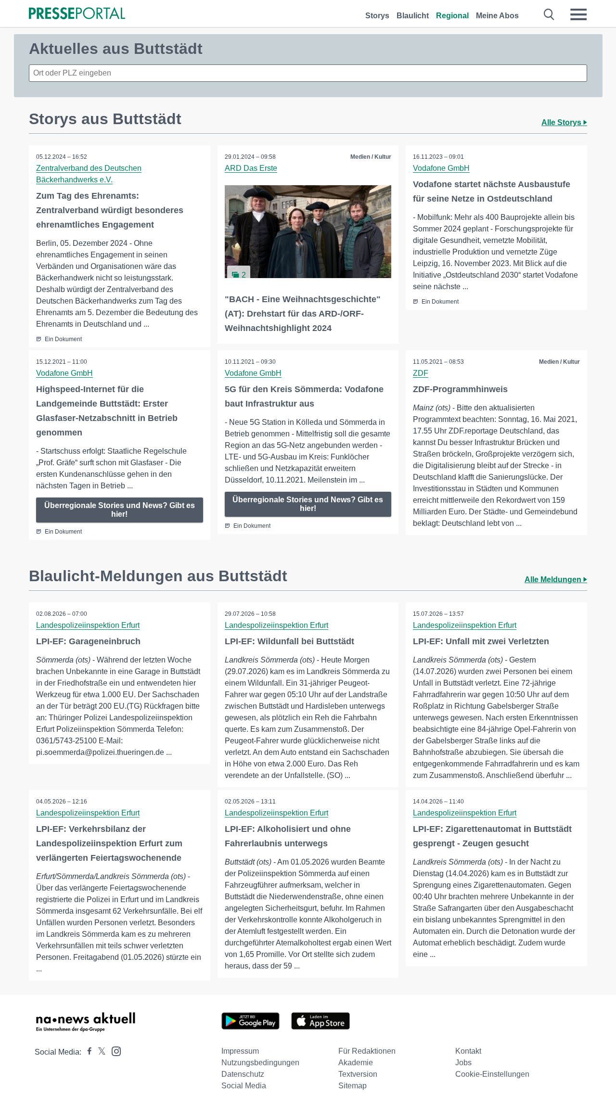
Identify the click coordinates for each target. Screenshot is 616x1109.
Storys (377, 16)
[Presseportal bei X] (99, 1052)
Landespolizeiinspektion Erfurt (88, 625)
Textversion (357, 1074)
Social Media (243, 1086)
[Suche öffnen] (549, 14)
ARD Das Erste (251, 168)
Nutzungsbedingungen (260, 1062)
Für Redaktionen (367, 1051)
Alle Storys (562, 122)
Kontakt (468, 1051)
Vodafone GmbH (441, 168)
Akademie (355, 1062)
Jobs (463, 1062)
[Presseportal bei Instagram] (113, 1050)
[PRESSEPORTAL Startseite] (77, 14)
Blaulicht (413, 16)
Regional (452, 16)
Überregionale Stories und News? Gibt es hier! (119, 509)
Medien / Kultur (370, 156)
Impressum (240, 1051)
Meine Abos (497, 16)
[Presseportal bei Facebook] (86, 1052)
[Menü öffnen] (578, 14)
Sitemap (352, 1086)
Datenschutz (242, 1074)
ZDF (420, 373)
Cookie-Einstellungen (492, 1074)
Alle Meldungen (554, 579)
